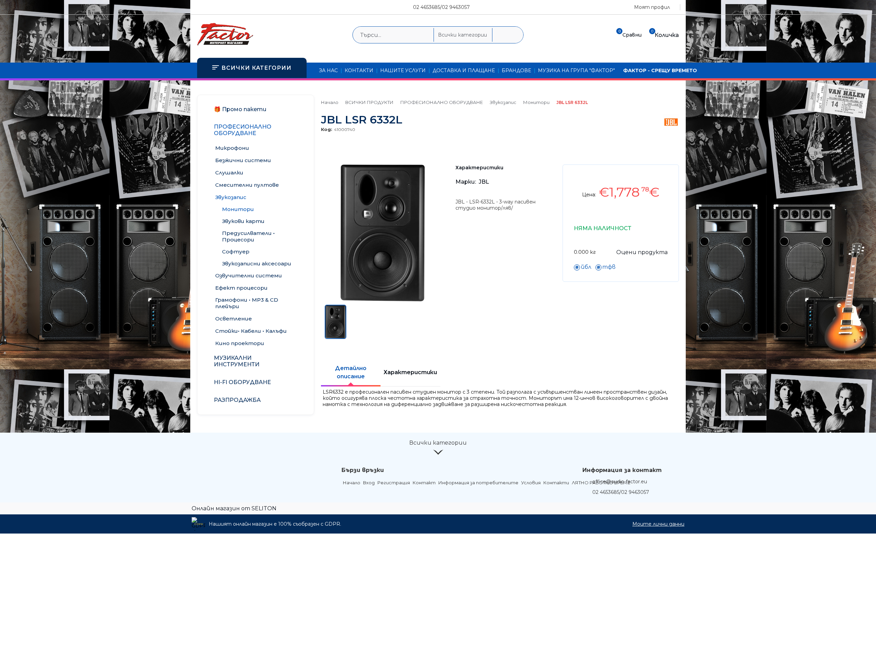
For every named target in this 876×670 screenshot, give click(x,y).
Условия (531, 482)
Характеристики (410, 372)
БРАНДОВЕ (516, 70)
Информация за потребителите (478, 482)
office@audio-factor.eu (619, 481)
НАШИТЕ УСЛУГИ (403, 70)
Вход (369, 482)
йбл (586, 267)
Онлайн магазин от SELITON (234, 508)
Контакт (424, 482)
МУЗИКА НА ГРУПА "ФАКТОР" (576, 70)
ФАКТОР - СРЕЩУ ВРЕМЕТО (660, 70)
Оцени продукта (642, 252)
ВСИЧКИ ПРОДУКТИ (369, 102)
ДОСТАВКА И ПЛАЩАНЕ (464, 70)
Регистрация (393, 482)
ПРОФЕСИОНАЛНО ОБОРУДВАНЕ (441, 102)
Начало (329, 102)
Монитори (536, 102)
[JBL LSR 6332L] (382, 300)
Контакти (556, 482)
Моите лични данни (658, 524)
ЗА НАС (328, 70)
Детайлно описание (350, 372)
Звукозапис (503, 102)
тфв (609, 267)
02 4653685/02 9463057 (441, 7)
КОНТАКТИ (359, 70)
